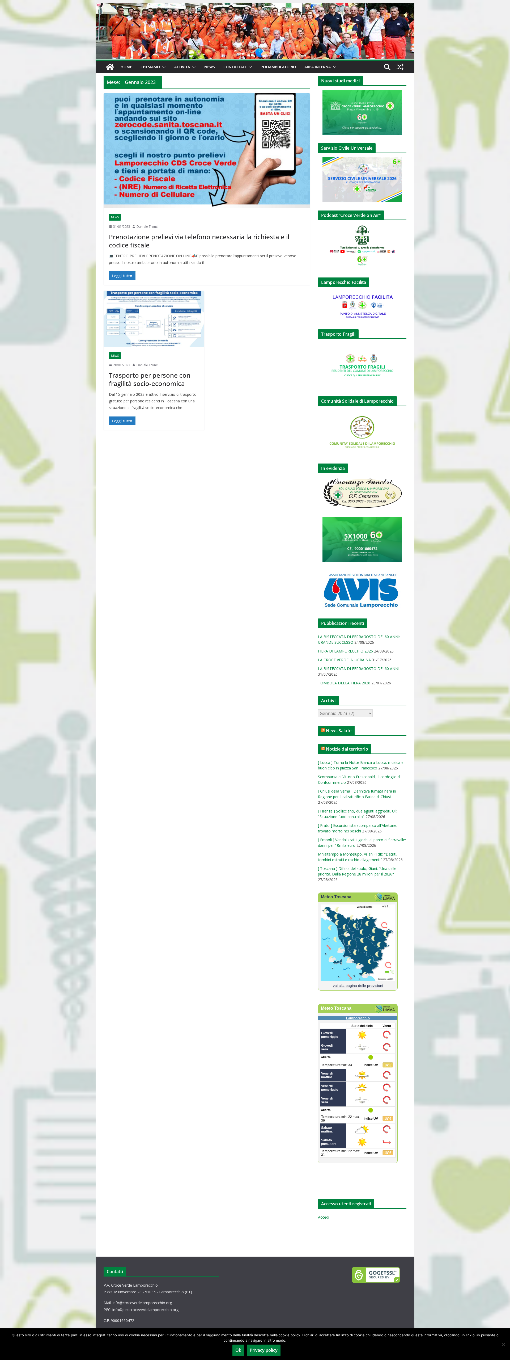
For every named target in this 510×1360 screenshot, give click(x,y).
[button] (163, 67)
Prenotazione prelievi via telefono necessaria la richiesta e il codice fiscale (199, 240)
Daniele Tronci (147, 226)
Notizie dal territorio (347, 749)
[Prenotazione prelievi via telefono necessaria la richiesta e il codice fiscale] (207, 150)
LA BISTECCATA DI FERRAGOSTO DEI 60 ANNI (358, 668)
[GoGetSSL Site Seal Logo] (379, 1275)
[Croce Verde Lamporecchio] (255, 6)
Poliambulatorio (278, 66)
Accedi (323, 1217)
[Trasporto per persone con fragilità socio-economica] (154, 319)
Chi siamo (150, 66)
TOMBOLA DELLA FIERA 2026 (344, 682)
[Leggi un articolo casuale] (400, 67)
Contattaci (234, 66)
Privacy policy (264, 1350)
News (209, 66)
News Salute (338, 731)
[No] (503, 1344)
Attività (182, 66)
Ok (238, 1350)
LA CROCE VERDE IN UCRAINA (344, 659)
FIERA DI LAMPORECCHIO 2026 (345, 651)
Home (126, 66)
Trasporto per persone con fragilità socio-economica (149, 379)
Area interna (317, 66)
